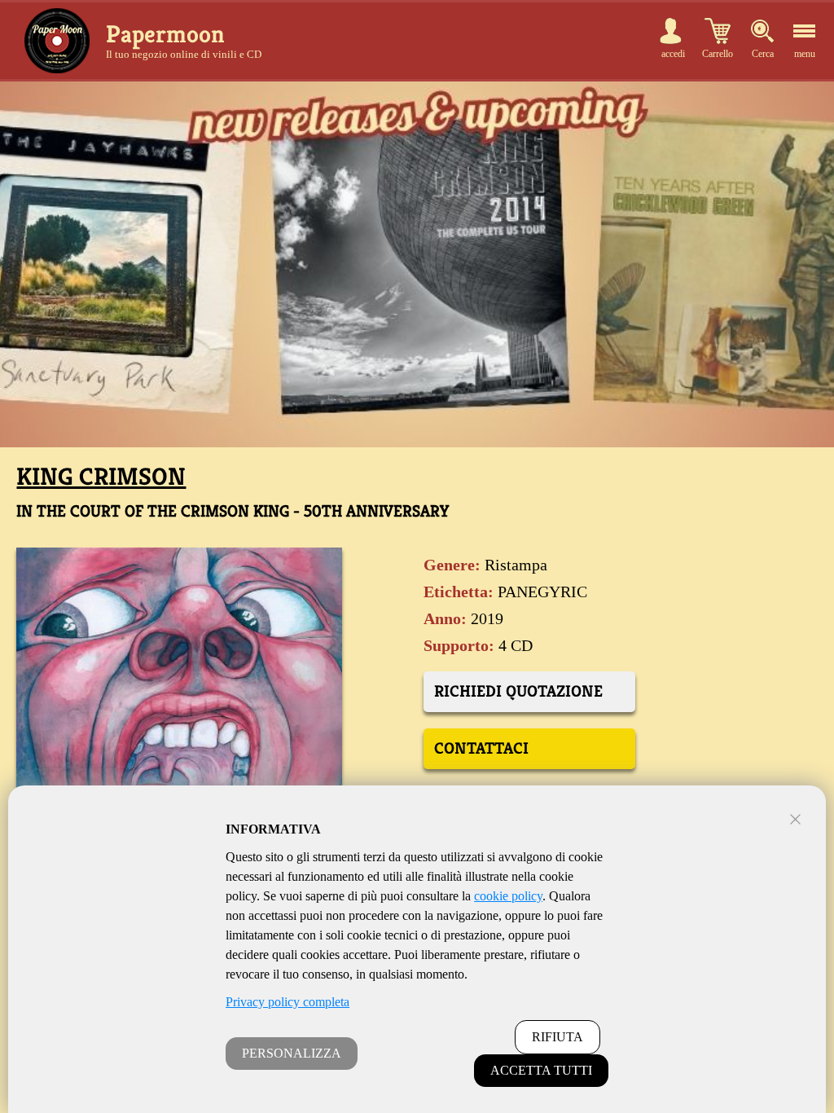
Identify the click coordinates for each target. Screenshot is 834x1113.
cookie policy (508, 896)
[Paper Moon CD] (57, 40)
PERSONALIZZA (291, 1053)
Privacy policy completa (287, 1002)
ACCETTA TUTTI (541, 1070)
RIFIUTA (557, 1037)
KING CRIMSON (101, 476)
